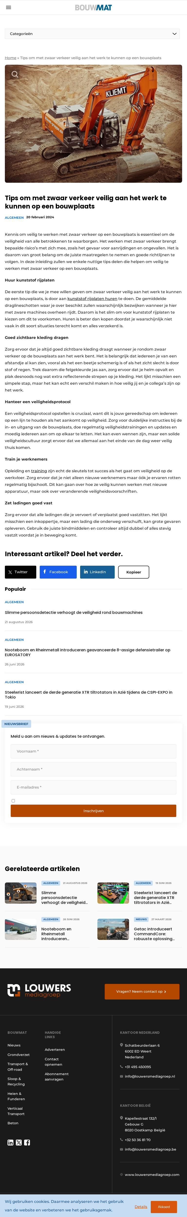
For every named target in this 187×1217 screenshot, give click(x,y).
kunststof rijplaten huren (92, 298)
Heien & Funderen (16, 1096)
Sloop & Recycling (16, 1081)
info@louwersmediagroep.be (150, 1149)
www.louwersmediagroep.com (152, 1174)
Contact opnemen (53, 1062)
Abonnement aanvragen (57, 1076)
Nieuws (14, 1045)
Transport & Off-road (18, 1067)
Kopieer (133, 572)
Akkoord (164, 1207)
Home (10, 57)
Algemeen (14, 217)
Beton (13, 1123)
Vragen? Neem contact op (139, 991)
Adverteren (55, 1049)
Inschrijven (94, 810)
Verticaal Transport (16, 1111)
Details (141, 1206)
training (39, 471)
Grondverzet (19, 1055)
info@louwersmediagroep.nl (150, 1076)
